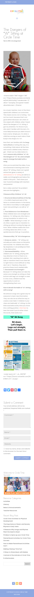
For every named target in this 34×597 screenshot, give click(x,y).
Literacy (6, 504)
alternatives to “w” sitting (12, 175)
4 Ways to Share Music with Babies (15, 552)
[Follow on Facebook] (13, 583)
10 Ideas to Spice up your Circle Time (16, 535)
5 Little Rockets (8, 558)
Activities (6, 501)
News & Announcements (12, 508)
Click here (22, 308)
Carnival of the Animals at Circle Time (16, 555)
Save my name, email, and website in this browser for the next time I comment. (16, 451)
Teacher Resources (10, 511)
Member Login (10, 2)
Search (27, 564)
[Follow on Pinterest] (20, 583)
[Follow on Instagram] (17, 583)
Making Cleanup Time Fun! (12, 549)
